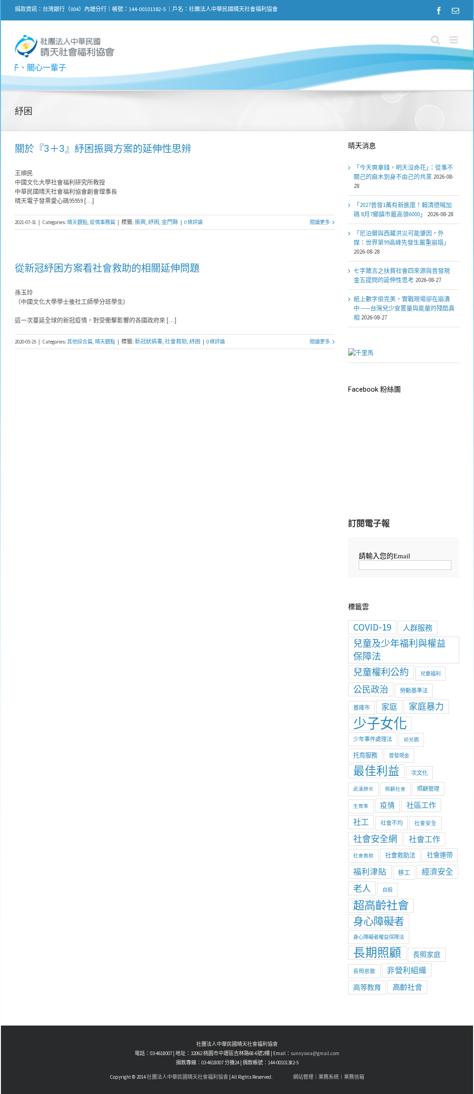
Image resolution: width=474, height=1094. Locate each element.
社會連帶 (440, 855)
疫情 (387, 805)
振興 (140, 222)
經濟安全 (437, 872)
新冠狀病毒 (148, 341)
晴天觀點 (77, 222)
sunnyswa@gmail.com (315, 1053)
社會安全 (425, 822)
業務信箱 (354, 1077)
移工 (404, 872)
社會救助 (176, 341)
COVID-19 (372, 627)
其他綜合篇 (80, 341)
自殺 (387, 890)
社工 (361, 822)
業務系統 (328, 1077)
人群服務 (417, 627)
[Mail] (455, 10)
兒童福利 (430, 673)
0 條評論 (193, 222)
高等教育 (367, 987)
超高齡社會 (381, 906)
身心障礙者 (378, 921)
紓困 (153, 222)
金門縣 (170, 222)
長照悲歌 (364, 971)
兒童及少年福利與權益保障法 (399, 650)
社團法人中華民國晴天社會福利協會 (187, 1077)
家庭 (389, 707)
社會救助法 (400, 855)
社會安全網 (375, 838)
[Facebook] (439, 10)
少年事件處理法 (372, 739)
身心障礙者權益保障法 (378, 937)
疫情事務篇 (102, 222)
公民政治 (370, 689)
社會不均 (391, 822)
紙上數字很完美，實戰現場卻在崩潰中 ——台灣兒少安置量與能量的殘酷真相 (404, 308)
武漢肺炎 (363, 789)
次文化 (419, 772)
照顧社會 (395, 789)
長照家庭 (427, 954)
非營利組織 (406, 970)
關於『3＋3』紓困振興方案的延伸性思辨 (103, 148)
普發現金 (399, 755)
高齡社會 (407, 987)
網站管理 (303, 1077)
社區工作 (421, 805)
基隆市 (361, 707)
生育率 (360, 806)
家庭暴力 (426, 706)
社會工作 (424, 839)
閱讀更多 (320, 222)
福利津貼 (370, 872)
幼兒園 (411, 740)
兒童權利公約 (381, 672)
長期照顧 (377, 953)
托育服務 (365, 755)
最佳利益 (376, 771)
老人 (362, 888)
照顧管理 (428, 788)
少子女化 (380, 724)
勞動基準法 (414, 690)
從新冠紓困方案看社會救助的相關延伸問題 (107, 268)
